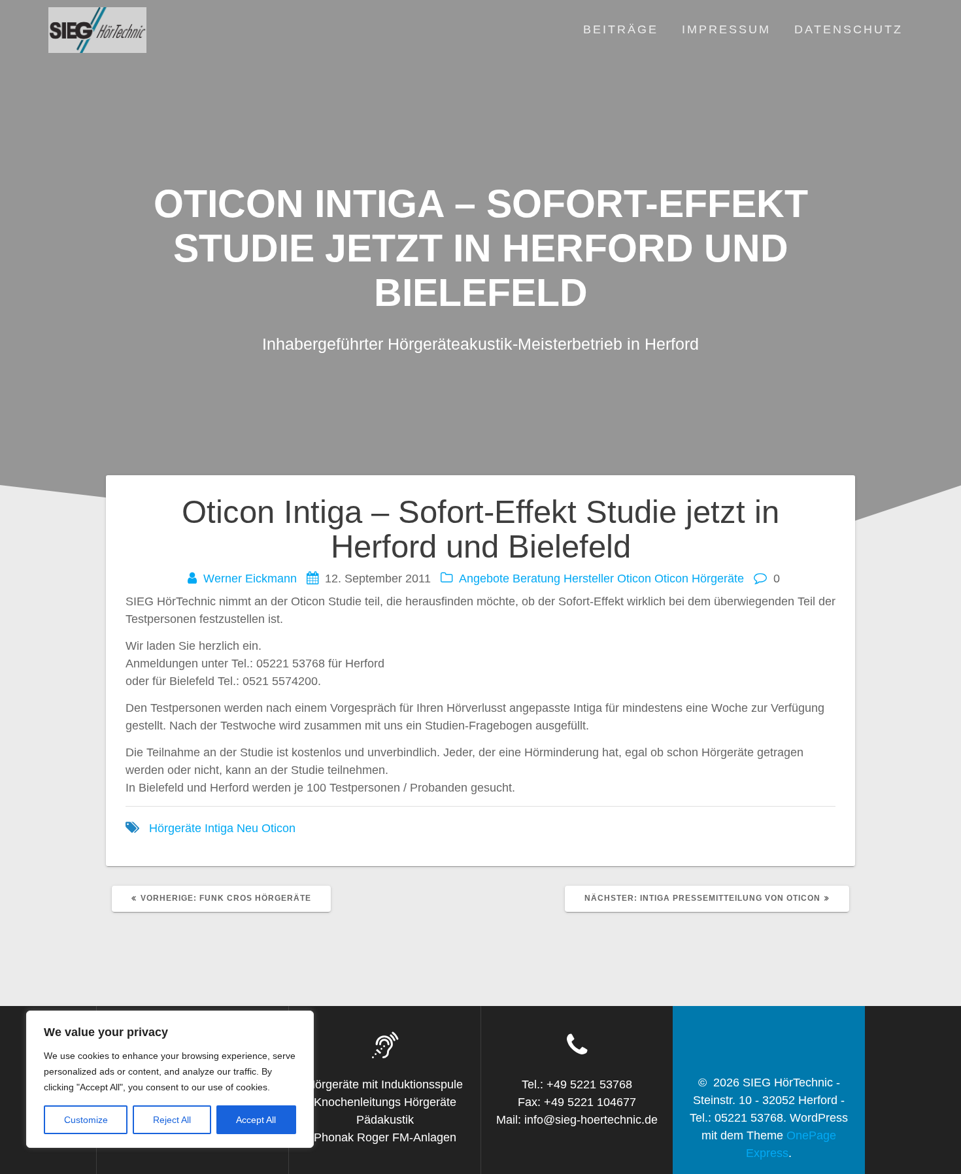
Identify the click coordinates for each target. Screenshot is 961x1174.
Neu (247, 828)
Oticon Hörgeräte (699, 578)
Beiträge (620, 29)
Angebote (484, 578)
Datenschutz (848, 29)
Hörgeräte (175, 828)
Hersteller (589, 578)
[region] (170, 1079)
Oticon (634, 578)
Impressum (726, 29)
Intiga (219, 828)
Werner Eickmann (250, 578)
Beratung (536, 578)
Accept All (256, 1120)
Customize (86, 1120)
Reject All (172, 1120)
